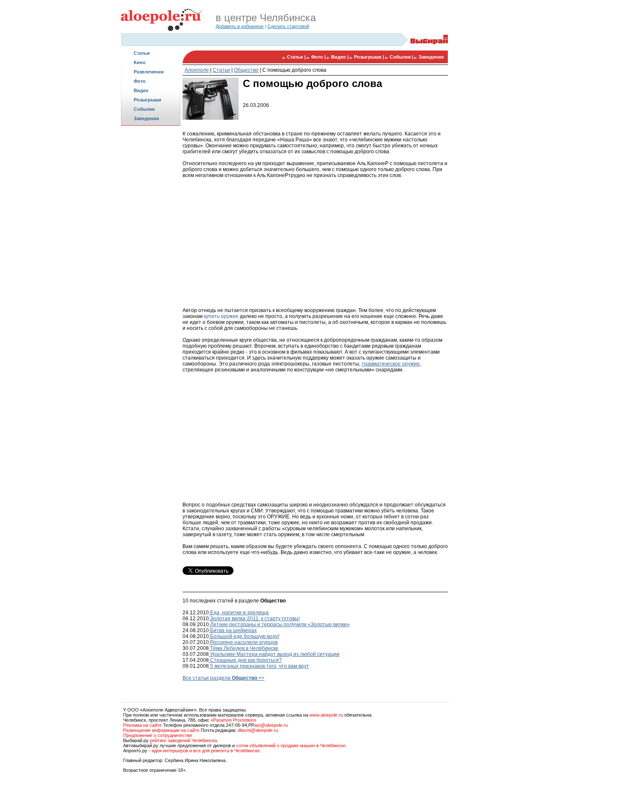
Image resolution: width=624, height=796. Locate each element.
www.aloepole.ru (326, 714)
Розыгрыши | (369, 56)
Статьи (142, 53)
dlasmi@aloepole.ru (258, 730)
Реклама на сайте (142, 725)
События (144, 109)
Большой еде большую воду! (244, 636)
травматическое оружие (391, 364)
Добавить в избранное (240, 26)
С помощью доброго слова (294, 70)
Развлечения (148, 71)
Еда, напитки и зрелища (239, 613)
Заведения (146, 118)
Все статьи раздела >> (223, 678)
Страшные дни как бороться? (245, 660)
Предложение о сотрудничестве (157, 735)
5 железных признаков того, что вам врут (259, 666)
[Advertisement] (150, 261)
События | (402, 56)
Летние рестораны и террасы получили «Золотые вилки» (279, 624)
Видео (141, 90)
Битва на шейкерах (233, 630)
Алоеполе (197, 70)
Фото (140, 81)
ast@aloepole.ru (271, 725)
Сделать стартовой (288, 26)
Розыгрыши (147, 99)
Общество (246, 70)
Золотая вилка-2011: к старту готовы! (254, 619)
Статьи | (297, 56)
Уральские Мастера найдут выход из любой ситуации (274, 654)
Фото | (319, 56)
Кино (140, 62)
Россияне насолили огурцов (243, 642)
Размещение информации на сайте (161, 730)
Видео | (340, 56)
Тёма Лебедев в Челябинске (243, 648)
